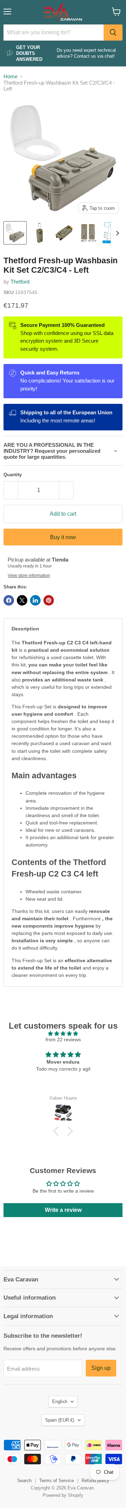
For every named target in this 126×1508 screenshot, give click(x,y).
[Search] (113, 32)
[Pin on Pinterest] (48, 600)
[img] (63, 1033)
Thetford (19, 282)
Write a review (63, 1210)
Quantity (13, 474)
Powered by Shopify (63, 1495)
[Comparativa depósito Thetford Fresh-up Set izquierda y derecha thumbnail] (88, 233)
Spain (59, 1420)
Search (24, 1480)
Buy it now (63, 537)
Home (11, 76)
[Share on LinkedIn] (35, 600)
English (59, 1401)
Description (25, 628)
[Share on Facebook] (9, 600)
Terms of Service (56, 1480)
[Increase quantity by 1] (66, 490)
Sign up (101, 1368)
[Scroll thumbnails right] (116, 233)
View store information (29, 575)
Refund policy (95, 1480)
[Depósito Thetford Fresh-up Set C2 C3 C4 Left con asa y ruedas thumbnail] (39, 233)
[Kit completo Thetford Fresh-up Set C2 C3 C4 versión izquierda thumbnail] (15, 233)
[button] (58, 1131)
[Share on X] (22, 600)
